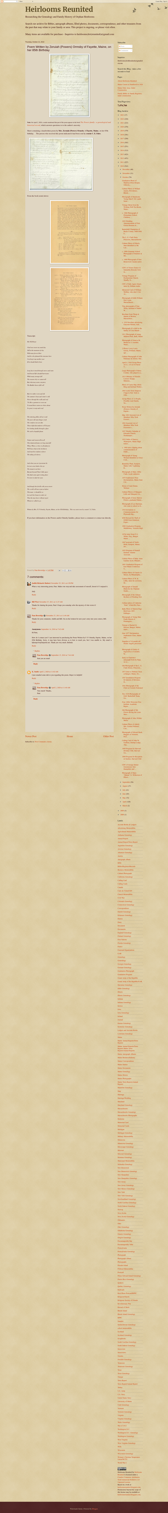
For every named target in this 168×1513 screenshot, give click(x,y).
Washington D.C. (124, 1429)
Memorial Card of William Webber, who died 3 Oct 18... (131, 292)
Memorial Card (123, 1122)
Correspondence (123, 908)
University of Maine (125, 1401)
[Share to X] (67, 570)
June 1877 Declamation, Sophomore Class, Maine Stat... (131, 635)
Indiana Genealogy (124, 1002)
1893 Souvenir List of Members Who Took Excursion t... (130, 425)
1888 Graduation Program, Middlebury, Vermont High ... (132, 528)
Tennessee (121, 1363)
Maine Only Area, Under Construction (126, 89)
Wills (119, 1446)
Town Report (122, 1380)
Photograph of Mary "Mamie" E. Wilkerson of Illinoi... (132, 775)
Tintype (120, 1377)
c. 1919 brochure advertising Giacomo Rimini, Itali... (132, 323)
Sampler (120, 1321)
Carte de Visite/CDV (125, 891)
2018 (122, 134)
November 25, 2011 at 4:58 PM (62, 583)
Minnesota (121, 1140)
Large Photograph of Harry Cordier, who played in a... (132, 371)
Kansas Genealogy (124, 1023)
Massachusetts (123, 1108)
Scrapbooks (122, 1338)
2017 (122, 138)
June (124, 794)
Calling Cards (122, 884)
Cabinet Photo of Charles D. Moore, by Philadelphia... (132, 573)
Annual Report (123, 838)
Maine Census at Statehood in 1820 (130, 84)
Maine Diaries (123, 1064)
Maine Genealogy (124, 1071)
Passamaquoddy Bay (125, 1241)
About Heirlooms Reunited (127, 81)
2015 (122, 146)
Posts (122, 46)
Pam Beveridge (37, 615)
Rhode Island (122, 1310)
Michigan (121, 1129)
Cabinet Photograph (125, 873)
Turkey (120, 1387)
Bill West (35, 601)
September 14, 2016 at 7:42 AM (52, 629)
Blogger (95, 1509)
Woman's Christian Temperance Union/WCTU (129, 1458)
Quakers (120, 1283)
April (124, 801)
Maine (120, 1037)
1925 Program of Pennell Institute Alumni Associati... (131, 552)
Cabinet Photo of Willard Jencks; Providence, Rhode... (131, 190)
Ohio (119, 1223)
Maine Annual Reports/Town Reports (128, 1041)
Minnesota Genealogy (125, 1143)
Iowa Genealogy (123, 1013)
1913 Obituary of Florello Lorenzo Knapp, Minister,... (131, 378)
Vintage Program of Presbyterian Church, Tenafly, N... (130, 278)
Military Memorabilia (125, 1136)
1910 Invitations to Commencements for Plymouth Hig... (130, 512)
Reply (34, 594)
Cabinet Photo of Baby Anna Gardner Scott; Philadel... (132, 559)
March (125, 805)
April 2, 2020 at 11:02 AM (48, 671)
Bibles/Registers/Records (126, 866)
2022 (122, 119)
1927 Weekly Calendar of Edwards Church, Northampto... (131, 433)
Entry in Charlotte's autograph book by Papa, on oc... (131, 659)
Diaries (120, 918)
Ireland (120, 1016)
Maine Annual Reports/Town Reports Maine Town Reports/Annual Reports (128, 1048)
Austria (120, 856)
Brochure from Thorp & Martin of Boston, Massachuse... (130, 316)
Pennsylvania (122, 1248)
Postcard (121, 1272)
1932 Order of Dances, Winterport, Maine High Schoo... (131, 441)
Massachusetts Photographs (127, 1115)
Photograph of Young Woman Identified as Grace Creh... (132, 457)
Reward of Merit (123, 1307)
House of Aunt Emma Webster (129, 487)
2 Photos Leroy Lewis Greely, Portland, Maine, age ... (131, 350)
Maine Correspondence (126, 1061)
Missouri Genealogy (125, 1154)
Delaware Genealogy (125, 915)
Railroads (121, 1290)
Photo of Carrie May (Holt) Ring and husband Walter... (132, 385)
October (125, 177)
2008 (122, 814)
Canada (120, 887)
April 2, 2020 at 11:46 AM (60, 687)
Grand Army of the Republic (128, 978)
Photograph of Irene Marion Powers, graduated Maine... (132, 499)
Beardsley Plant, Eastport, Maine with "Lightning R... (131, 465)
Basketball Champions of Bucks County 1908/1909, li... (132, 231)
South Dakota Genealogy (126, 1345)
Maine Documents (124, 1068)
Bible (119, 863)
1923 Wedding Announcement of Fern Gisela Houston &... (131, 223)
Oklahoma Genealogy (125, 1230)
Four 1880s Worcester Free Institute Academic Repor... (131, 704)
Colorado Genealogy (125, 901)
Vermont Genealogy (125, 1412)
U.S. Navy (121, 1394)
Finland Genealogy (124, 936)
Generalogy (122, 960)
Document (121, 925)
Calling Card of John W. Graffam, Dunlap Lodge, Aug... (131, 742)
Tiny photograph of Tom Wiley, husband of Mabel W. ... (131, 308)
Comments (124, 50)
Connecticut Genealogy (126, 905)
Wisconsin (121, 1450)
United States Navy (124, 1398)
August (125, 786)
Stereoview (121, 1349)
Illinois (120, 992)
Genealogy (121, 957)
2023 (122, 115)
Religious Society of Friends (128, 1300)
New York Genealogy (125, 1195)
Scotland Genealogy (125, 1335)
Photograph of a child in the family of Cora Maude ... (132, 329)
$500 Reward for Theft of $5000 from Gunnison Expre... (131, 520)
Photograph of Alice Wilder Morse (132, 719)
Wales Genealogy (124, 1422)
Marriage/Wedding (124, 1098)
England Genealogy (125, 932)
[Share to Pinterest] (71, 570)
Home (70, 736)
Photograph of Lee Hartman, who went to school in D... (132, 505)
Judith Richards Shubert (41, 583)
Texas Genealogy (124, 1373)
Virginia (120, 1415)
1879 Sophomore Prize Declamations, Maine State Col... (132, 480)
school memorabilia (125, 1328)
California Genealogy (125, 877)
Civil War (121, 898)
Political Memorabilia (125, 1269)
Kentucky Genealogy (125, 1027)
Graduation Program (125, 974)
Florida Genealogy (124, 943)
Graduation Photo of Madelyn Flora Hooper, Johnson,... (131, 182)
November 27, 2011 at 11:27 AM (51, 602)
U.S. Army (121, 1391)
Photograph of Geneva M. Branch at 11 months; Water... (131, 342)
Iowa (119, 1009)
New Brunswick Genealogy (127, 1171)
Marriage (121, 1094)
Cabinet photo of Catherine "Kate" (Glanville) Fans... (132, 604)
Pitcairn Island (123, 1265)
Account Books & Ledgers (127, 824)
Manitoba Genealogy (125, 1087)
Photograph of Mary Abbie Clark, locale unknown (131, 473)
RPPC (120, 1317)
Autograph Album (124, 859)
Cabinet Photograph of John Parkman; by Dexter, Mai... (132, 357)
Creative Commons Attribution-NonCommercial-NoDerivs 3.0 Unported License (129, 1479)
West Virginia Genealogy (127, 1443)
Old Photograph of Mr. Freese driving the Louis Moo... (131, 712)
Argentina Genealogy (125, 845)
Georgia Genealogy (124, 964)
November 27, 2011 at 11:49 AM (57, 615)
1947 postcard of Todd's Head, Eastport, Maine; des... (131, 544)
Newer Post (30, 736)
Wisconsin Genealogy (125, 1453)
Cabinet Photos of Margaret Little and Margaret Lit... (132, 493)
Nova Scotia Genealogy (126, 1216)
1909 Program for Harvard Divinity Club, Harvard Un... (131, 750)
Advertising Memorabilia (126, 828)
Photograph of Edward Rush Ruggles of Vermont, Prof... (132, 734)
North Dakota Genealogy (126, 1206)
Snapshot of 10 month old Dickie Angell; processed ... (131, 643)
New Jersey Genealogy (126, 1185)
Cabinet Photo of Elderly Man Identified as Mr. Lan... (131, 245)
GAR (119, 953)
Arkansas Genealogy (125, 852)
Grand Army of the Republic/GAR (130, 981)
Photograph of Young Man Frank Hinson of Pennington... (131, 619)
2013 (122, 154)
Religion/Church (123, 1297)
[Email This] (63, 570)
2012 (122, 158)
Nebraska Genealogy (125, 1164)
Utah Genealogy (123, 1405)
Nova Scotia (122, 1213)
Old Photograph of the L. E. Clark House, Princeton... (132, 666)
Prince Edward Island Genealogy (129, 1276)
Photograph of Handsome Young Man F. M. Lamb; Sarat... (131, 199)
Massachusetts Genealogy (127, 1112)
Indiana (120, 999)
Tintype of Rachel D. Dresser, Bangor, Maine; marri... (131, 627)
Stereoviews (122, 1352)
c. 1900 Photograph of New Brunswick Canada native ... (132, 261)
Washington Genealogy (126, 1436)
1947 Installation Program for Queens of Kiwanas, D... (131, 679)
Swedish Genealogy (125, 1359)
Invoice (120, 1006)
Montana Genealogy (125, 1157)
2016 (122, 142)
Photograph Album (124, 1258)
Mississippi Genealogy (126, 1147)
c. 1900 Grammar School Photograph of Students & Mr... (132, 253)
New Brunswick (123, 1168)
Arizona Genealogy (124, 849)
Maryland (121, 1101)
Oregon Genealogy (124, 1237)
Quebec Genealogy (124, 1286)
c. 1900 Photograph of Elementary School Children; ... (130, 215)
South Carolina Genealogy (127, 1342)
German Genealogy (124, 967)
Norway (120, 1209)
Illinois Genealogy (124, 995)
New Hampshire (123, 1175)
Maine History (123, 1075)
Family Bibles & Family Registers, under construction (130, 94)
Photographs (122, 1262)
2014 (122, 150)
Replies (37, 651)
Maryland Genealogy (125, 1105)
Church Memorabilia (125, 894)
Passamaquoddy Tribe (125, 1244)
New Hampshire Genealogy (127, 1178)
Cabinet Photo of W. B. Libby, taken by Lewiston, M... (132, 580)
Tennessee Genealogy (125, 1366)
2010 (122, 166)
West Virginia (122, 1439)
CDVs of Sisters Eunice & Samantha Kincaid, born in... (131, 269)
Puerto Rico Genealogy (126, 1279)
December (126, 169)
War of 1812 (122, 1425)
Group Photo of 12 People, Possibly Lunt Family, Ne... (131, 401)
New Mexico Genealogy (126, 1189)
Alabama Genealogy (125, 835)
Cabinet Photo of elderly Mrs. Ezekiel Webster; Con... (130, 726)
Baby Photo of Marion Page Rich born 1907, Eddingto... (132, 611)
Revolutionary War (124, 1304)
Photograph (122, 1255)
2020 (122, 127)
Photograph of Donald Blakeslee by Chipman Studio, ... (130, 588)
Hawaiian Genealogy (125, 985)
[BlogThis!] (65, 570)
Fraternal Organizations (126, 950)
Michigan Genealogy (125, 1133)
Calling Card (122, 880)
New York (121, 1192)
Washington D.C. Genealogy (128, 1432)
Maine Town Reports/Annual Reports (128, 1083)
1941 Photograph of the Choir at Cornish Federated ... (132, 688)
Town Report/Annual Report (128, 1384)
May (124, 798)
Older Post (108, 736)
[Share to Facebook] (69, 570)
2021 (122, 123)
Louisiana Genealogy (125, 1033)
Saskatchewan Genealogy (127, 1324)
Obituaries (121, 1220)
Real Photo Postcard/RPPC (127, 1293)
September (126, 782)
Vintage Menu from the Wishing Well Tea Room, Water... (131, 207)
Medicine (121, 1119)
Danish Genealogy (124, 912)
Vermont (121, 1408)
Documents (122, 929)
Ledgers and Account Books (128, 1030)
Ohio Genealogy (123, 1227)
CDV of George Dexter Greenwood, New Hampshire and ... (130, 767)
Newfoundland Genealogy (127, 1199)
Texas (120, 1370)
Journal (120, 1020)
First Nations (122, 939)
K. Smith (35, 671)
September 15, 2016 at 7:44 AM (62, 655)
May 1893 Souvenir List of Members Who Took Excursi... (131, 417)
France (120, 946)
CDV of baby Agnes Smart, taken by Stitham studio (132, 285)
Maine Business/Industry (126, 1057)
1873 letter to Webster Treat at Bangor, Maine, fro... (132, 672)
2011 (122, 162)
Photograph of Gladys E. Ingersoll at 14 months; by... (131, 651)
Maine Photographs (124, 1078)
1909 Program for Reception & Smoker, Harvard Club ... (132, 758)
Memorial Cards (123, 1126)
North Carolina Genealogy (127, 1202)
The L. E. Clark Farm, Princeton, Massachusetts (131, 238)
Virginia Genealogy (125, 1418)
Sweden (120, 1356)
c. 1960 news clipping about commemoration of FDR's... (132, 449)
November (126, 173)
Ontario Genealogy (124, 1234)
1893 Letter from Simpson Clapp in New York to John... (131, 392)
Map (119, 1091)
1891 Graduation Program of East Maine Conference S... (132, 566)
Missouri (121, 1150)
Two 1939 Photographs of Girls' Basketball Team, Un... (131, 696)
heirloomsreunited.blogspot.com (129, 1487)
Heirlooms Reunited (59, 9)
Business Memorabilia (125, 870)
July (124, 790)
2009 (122, 810)
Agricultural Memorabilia (127, 831)
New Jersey (122, 1182)
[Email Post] (59, 570)
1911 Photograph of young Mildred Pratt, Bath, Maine (132, 335)
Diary (120, 922)
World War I (122, 1463)
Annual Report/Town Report (128, 842)
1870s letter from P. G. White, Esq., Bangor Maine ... (130, 536)
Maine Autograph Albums (127, 1054)
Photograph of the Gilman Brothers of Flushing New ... (132, 597)
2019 (122, 130)
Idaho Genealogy (124, 988)
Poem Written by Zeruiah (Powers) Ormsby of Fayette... (131, 409)
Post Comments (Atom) (43, 741)
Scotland (121, 1331)
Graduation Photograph (126, 971)
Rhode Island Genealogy (126, 1314)
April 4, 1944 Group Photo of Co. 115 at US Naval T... (131, 364)
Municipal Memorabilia (126, 1161)
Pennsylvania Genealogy (126, 1251)
